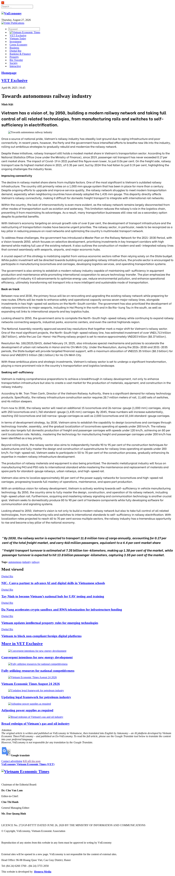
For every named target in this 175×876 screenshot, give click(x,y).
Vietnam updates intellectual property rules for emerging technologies (49, 623)
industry (26, 562)
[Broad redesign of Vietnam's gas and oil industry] (35, 716)
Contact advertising (11, 761)
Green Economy (18, 44)
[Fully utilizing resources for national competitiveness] (38, 664)
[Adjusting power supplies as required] (29, 703)
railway (36, 562)
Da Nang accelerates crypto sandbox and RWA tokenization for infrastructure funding (61, 609)
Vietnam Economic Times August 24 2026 (30, 684)
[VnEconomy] (2, 3)
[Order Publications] (12, 23)
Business (14, 47)
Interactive (15, 66)
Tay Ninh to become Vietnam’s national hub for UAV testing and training (52, 596)
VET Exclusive (18, 35)
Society (14, 63)
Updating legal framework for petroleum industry (36, 697)
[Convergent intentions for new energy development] (37, 650)
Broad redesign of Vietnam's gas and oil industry (35, 723)
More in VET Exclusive (22, 643)
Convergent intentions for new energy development (37, 657)
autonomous (15, 562)
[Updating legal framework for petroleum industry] (36, 690)
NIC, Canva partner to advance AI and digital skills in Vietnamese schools (53, 583)
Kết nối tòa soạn (32, 761)
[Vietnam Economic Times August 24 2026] (32, 677)
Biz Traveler (16, 60)
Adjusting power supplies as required (27, 710)
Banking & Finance (20, 53)
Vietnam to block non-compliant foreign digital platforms (41, 636)
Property (14, 56)
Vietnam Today (18, 38)
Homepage (8, 73)
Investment (15, 41)
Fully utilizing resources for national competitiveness (37, 670)
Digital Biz (15, 50)
